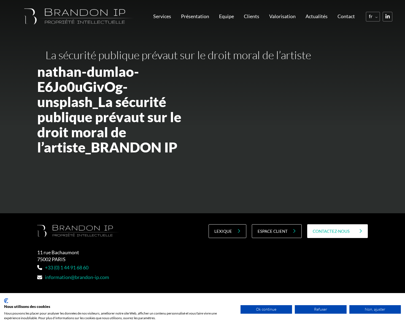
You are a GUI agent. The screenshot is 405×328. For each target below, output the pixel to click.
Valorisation (282, 16)
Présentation (195, 16)
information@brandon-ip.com (77, 277)
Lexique (223, 231)
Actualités (317, 16)
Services (162, 16)
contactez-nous (331, 231)
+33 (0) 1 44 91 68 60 (66, 267)
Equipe (226, 16)
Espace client (273, 231)
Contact (346, 16)
